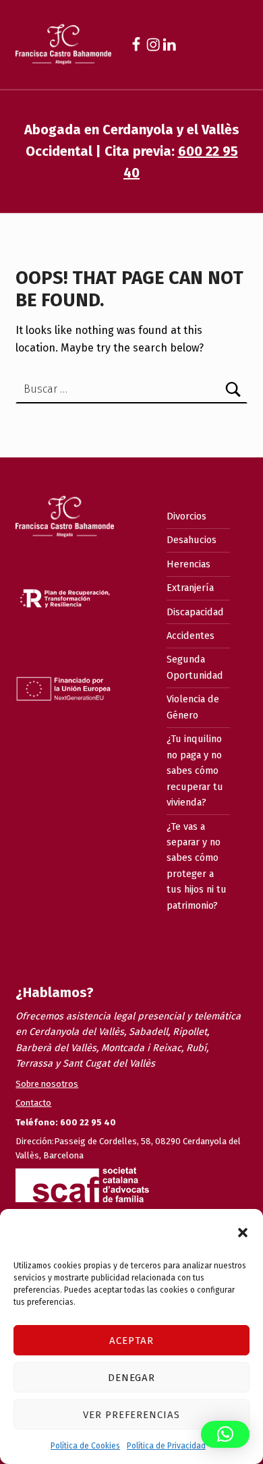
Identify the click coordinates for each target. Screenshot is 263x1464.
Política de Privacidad (166, 1446)
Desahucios (191, 540)
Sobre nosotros (47, 1084)
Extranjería (190, 588)
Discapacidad (195, 612)
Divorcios (186, 516)
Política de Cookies (85, 1446)
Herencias (188, 564)
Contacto (33, 1103)
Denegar (132, 1378)
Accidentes (190, 635)
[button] (243, 1232)
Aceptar (131, 1340)
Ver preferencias (131, 1415)
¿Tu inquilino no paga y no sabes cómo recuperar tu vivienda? (195, 770)
